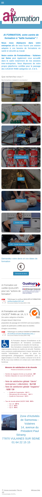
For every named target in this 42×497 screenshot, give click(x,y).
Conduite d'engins (21, 92)
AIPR (21, 179)
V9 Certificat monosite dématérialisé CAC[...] (21, 333)
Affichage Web (35, 490)
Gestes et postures (21, 222)
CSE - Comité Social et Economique (21, 244)
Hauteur (21, 135)
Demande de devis (21, 273)
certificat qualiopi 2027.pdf (15, 301)
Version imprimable (10, 490)
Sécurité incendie (21, 157)
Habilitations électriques (21, 113)
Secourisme (21, 201)
